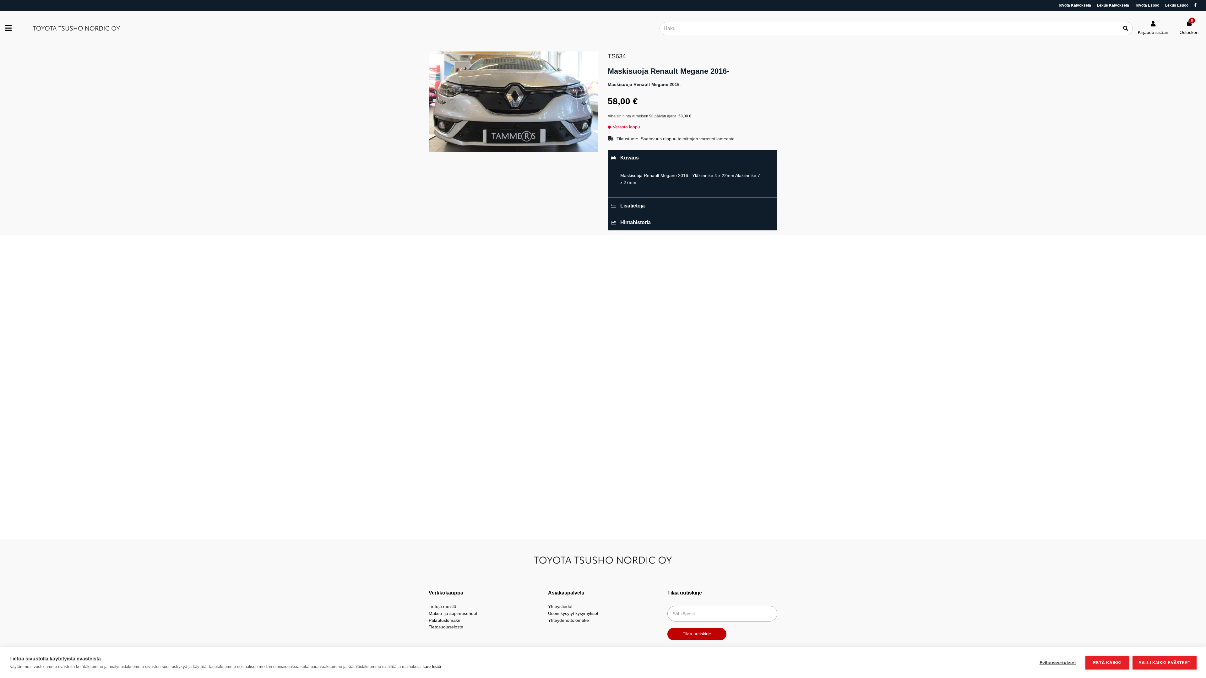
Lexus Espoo (1176, 5)
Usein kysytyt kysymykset (573, 613)
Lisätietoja (632, 205)
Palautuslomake (444, 620)
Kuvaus (629, 157)
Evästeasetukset (1058, 662)
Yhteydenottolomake (568, 620)
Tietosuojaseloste (446, 626)
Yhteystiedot (560, 606)
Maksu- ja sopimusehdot (453, 613)
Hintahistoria (635, 222)
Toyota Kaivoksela (1074, 5)
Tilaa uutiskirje (697, 633)
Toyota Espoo (1147, 5)
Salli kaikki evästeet (1164, 662)
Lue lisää (432, 666)
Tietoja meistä (442, 606)
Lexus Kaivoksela (1113, 5)
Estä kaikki (1107, 662)
